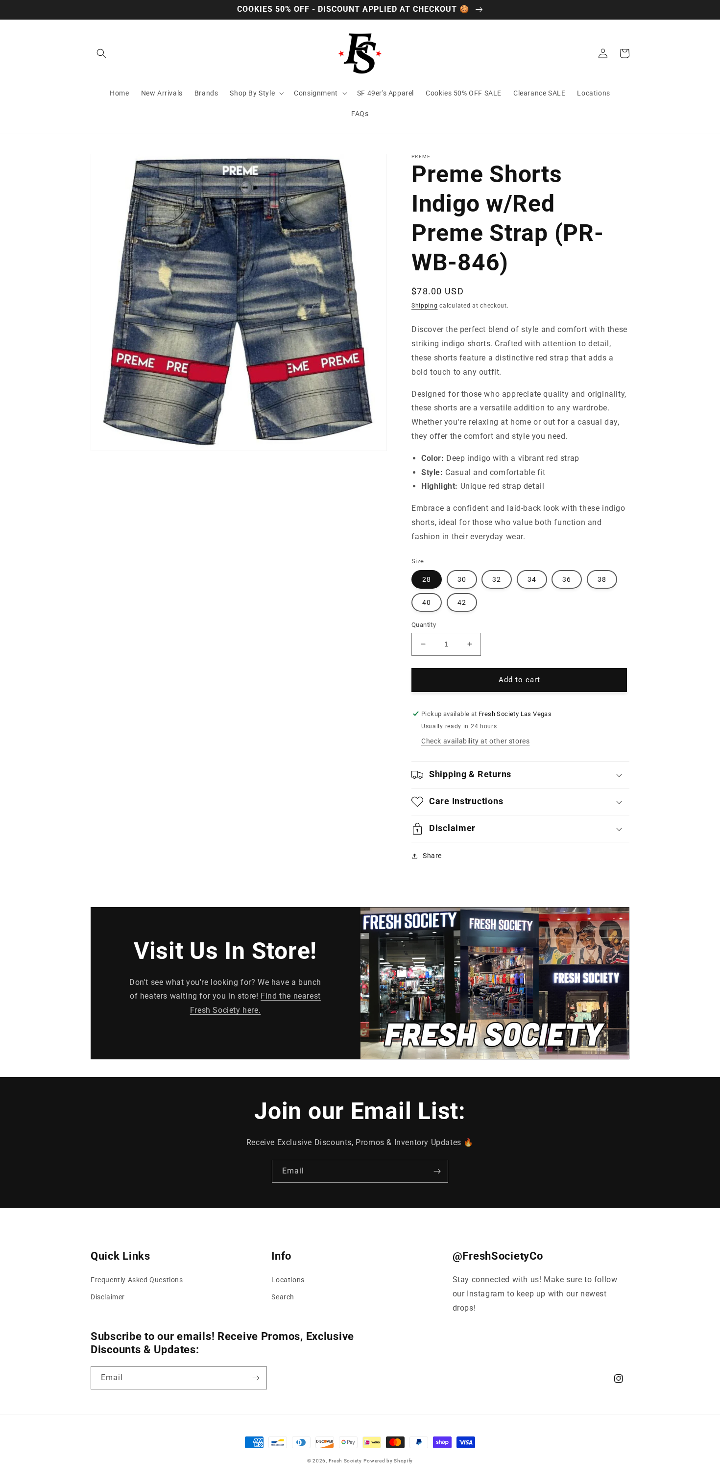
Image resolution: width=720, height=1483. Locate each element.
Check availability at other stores (475, 741)
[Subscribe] (437, 1171)
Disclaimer (108, 1297)
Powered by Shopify (388, 1460)
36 (566, 579)
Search (282, 1297)
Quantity (423, 624)
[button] (101, 53)
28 (426, 579)
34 (532, 579)
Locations (287, 1280)
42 (461, 602)
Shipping (424, 305)
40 (426, 602)
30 (461, 579)
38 (602, 579)
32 (496, 579)
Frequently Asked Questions (137, 1280)
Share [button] (432, 856)
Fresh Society (345, 1460)
